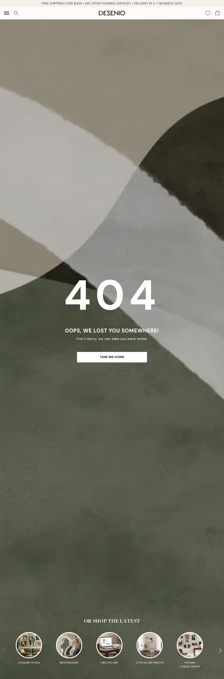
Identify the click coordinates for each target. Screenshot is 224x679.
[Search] (16, 13)
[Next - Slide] (220, 650)
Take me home (112, 357)
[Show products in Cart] (217, 13)
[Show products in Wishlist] (208, 13)
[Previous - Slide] (3, 650)
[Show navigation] (6, 13)
